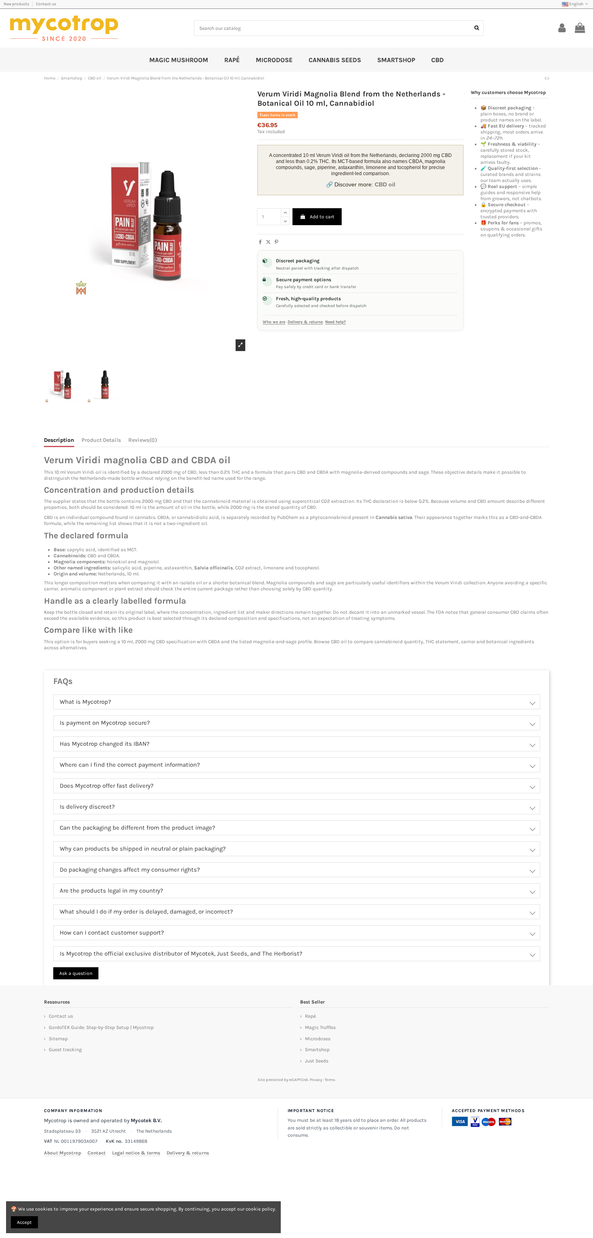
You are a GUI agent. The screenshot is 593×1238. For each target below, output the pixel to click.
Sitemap (58, 1038)
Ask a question (75, 973)
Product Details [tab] (101, 440)
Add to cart (322, 217)
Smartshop (317, 1049)
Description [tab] (59, 440)
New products (17, 4)
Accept (24, 1222)
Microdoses (317, 1038)
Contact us (46, 4)
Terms (330, 1079)
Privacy (316, 1079)
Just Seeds (316, 1061)
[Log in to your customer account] (562, 28)
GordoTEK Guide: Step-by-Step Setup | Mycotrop (101, 1027)
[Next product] (548, 78)
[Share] (260, 242)
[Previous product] (546, 78)
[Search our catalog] (477, 28)
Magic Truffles (320, 1027)
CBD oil (339, 641)
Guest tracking (65, 1049)
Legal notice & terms (136, 1153)
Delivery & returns (305, 322)
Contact (97, 1153)
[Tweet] (268, 242)
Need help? (335, 322)
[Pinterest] (276, 242)
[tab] (142, 441)
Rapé (310, 1016)
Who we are (274, 322)
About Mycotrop (62, 1153)
